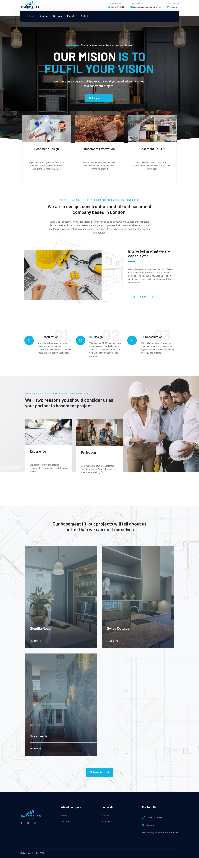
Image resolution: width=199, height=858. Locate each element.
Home (64, 815)
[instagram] (35, 822)
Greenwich (38, 736)
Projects (106, 821)
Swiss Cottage (118, 628)
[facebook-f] (21, 822)
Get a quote (99, 98)
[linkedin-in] (28, 822)
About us (65, 821)
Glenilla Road (40, 628)
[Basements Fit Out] (30, 5)
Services (106, 815)
